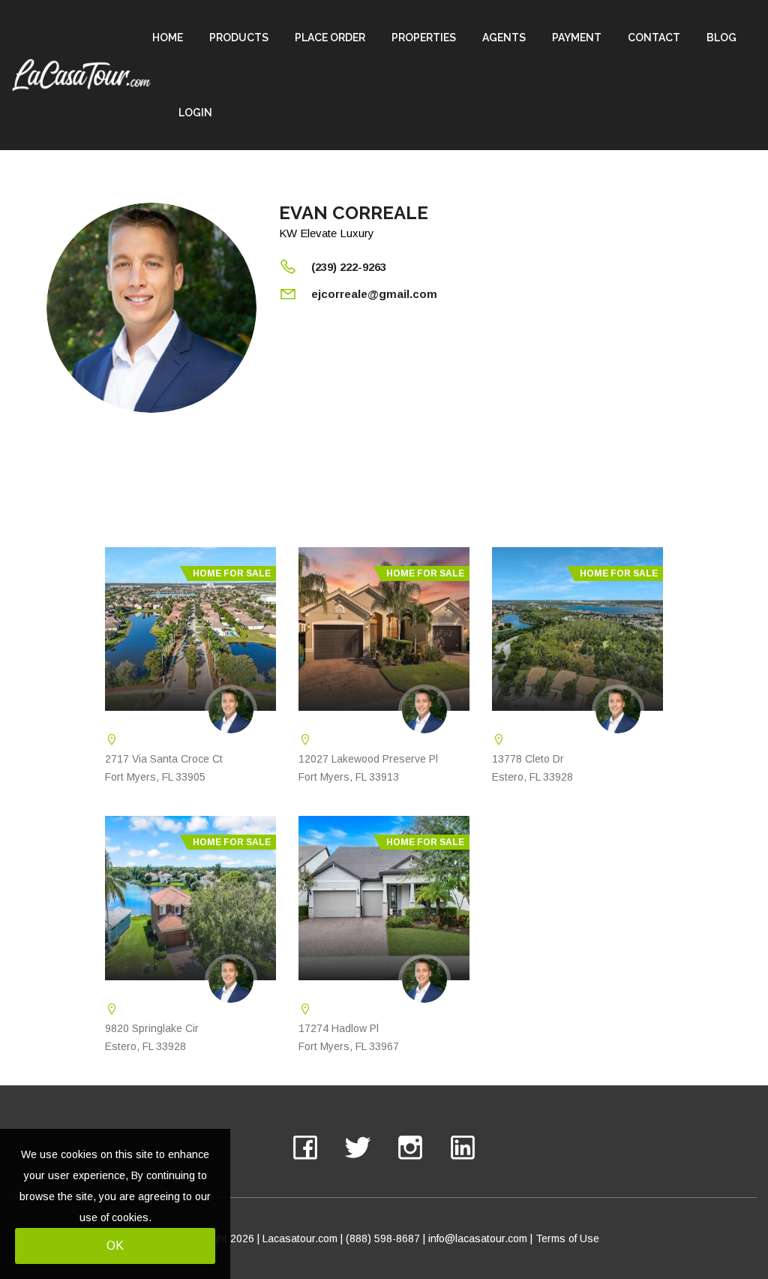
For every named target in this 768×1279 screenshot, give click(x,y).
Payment (577, 38)
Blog (721, 38)
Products (238, 38)
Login (195, 113)
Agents (504, 38)
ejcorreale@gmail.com (374, 293)
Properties (424, 38)
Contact (654, 38)
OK (115, 1245)
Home (167, 38)
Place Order (330, 38)
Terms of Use (567, 1238)
